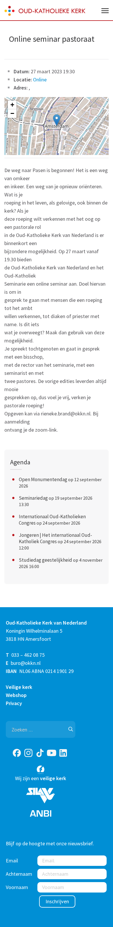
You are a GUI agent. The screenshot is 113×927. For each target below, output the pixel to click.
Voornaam (17, 887)
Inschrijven (57, 901)
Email (12, 860)
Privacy (14, 703)
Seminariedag (33, 498)
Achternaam (19, 874)
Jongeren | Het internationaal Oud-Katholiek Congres (55, 538)
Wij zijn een (40, 778)
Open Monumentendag (43, 479)
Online (40, 79)
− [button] (12, 113)
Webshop (16, 695)
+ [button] (12, 104)
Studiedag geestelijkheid (45, 560)
